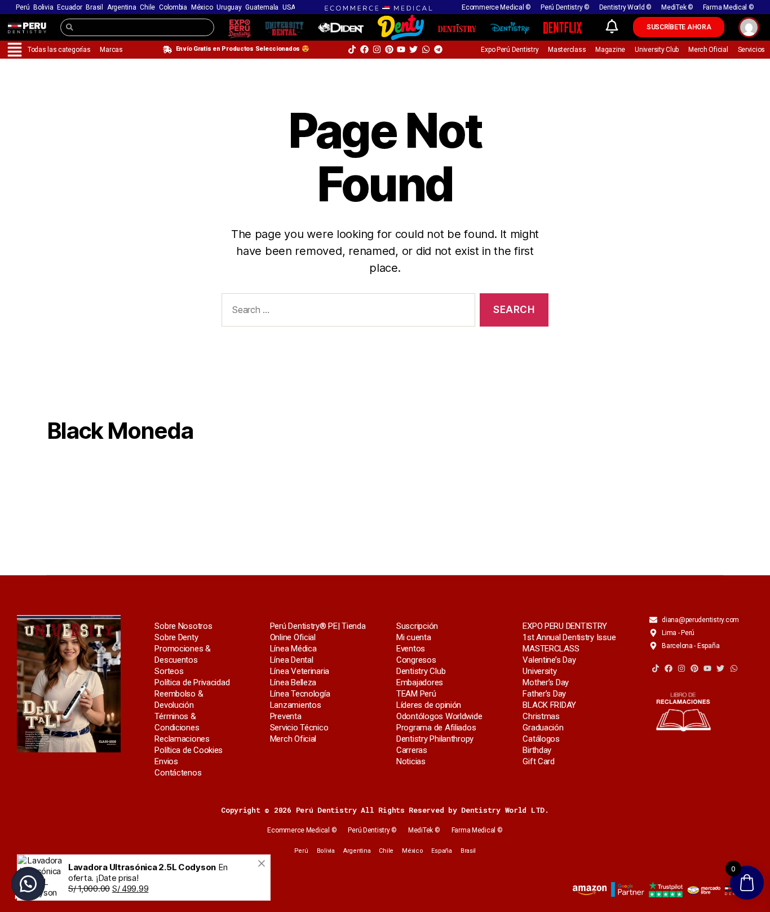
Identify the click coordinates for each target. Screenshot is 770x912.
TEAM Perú (416, 694)
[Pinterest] (389, 49)
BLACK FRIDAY (549, 705)
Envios (166, 761)
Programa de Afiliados (436, 727)
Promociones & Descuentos (182, 654)
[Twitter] (413, 49)
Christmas (541, 716)
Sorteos (168, 671)
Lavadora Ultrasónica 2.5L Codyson (142, 850)
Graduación (543, 727)
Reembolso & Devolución (178, 699)
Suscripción (417, 626)
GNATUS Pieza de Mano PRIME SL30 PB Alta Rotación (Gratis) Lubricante (158, 892)
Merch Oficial (293, 739)
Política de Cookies (188, 750)
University (539, 671)
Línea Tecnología (300, 694)
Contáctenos (177, 773)
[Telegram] (438, 49)
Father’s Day (544, 694)
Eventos (410, 649)
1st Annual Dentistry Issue (569, 637)
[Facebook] (364, 49)
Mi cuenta (413, 637)
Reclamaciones (182, 739)
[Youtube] (401, 49)
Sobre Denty (176, 637)
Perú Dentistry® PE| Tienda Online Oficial (318, 631)
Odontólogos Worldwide (439, 716)
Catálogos (541, 739)
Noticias (411, 761)
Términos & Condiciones (176, 722)
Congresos (416, 660)
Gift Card (539, 761)
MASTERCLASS (551, 649)
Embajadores (419, 682)
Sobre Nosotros (183, 626)
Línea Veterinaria (299, 671)
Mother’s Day (546, 682)
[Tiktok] (352, 49)
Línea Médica (293, 649)
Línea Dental (291, 660)
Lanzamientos (295, 705)
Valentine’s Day (549, 660)
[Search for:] (346, 312)
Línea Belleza (293, 682)
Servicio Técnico (299, 727)
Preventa (286, 716)
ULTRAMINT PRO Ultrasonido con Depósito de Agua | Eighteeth (157, 830)
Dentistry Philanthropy (434, 739)
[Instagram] (377, 49)
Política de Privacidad (191, 682)
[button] (28, 884)
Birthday (537, 750)
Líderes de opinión (428, 705)
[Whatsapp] (426, 49)
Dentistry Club (420, 671)
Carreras (411, 750)
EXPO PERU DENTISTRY (565, 626)
